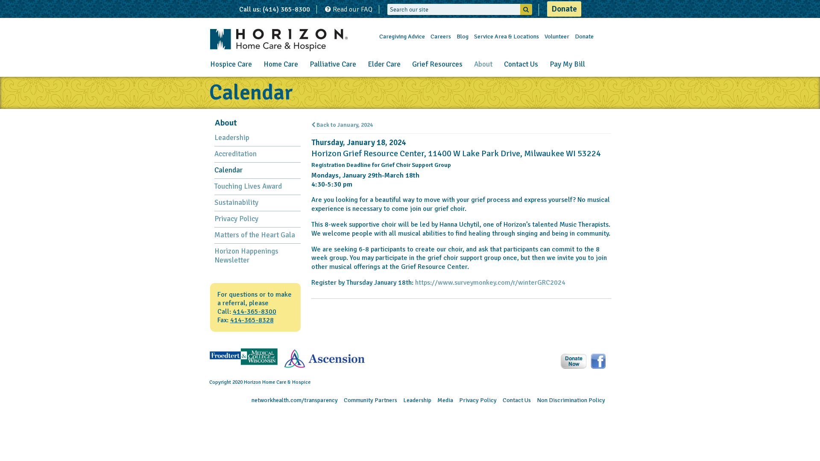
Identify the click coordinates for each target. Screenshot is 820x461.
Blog (463, 36)
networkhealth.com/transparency (295, 400)
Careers (440, 36)
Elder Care (384, 64)
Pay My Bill (567, 64)
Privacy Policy (236, 218)
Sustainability (236, 202)
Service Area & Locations (506, 36)
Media (445, 400)
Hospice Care (231, 64)
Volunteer (557, 36)
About (483, 64)
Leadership (231, 137)
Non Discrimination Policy (571, 400)
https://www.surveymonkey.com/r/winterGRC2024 (490, 282)
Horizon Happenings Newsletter (246, 256)
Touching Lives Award (248, 186)
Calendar (228, 170)
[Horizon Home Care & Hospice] (279, 40)
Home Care (281, 64)
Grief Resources (437, 64)
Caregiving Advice (402, 36)
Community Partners (370, 400)
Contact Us (521, 64)
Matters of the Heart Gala (254, 234)
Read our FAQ (351, 9)
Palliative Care (333, 64)
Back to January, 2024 (344, 125)
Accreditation (235, 153)
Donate (564, 9)
